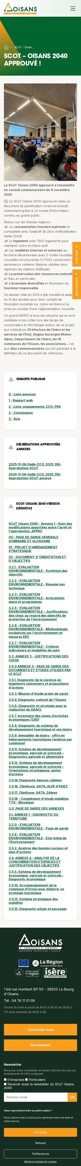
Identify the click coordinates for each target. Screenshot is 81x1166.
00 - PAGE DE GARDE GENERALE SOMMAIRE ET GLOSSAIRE (33, 539)
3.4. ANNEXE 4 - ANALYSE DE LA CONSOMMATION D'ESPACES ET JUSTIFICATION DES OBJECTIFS (35, 861)
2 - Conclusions (21, 413)
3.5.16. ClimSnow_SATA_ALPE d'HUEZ (38, 786)
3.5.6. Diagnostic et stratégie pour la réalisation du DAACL (37, 707)
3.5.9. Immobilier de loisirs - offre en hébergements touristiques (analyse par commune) (40, 739)
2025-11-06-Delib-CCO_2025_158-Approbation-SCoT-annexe (35, 476)
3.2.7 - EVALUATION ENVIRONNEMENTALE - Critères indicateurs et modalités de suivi (34, 646)
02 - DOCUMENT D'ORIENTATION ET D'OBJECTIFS (37, 559)
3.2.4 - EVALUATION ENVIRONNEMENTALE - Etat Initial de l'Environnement (37, 838)
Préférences (40, 1154)
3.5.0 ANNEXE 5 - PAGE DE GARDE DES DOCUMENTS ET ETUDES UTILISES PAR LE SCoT (40, 670)
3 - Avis (14, 419)
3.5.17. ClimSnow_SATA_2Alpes (33, 793)
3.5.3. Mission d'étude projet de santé (38, 694)
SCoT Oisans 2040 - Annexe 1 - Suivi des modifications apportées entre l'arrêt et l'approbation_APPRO (40, 527)
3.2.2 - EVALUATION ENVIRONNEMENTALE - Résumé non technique (37, 584)
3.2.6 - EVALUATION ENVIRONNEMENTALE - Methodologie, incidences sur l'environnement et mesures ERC (38, 631)
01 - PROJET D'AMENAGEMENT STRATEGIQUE (33, 549)
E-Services (76, 256)
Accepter (40, 1132)
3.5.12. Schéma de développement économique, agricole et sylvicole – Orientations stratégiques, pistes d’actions (36, 768)
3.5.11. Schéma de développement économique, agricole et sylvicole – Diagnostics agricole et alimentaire (36, 753)
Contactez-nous (40, 1030)
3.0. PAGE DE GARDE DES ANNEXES (36, 808)
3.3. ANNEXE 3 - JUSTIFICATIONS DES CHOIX (38, 658)
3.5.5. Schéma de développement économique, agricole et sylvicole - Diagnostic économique (36, 875)
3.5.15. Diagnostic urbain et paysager (38, 909)
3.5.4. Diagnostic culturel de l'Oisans (37, 700)
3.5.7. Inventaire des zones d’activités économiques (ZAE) (38, 718)
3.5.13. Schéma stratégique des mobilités (33, 901)
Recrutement (40, 1045)
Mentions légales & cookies (40, 1161)
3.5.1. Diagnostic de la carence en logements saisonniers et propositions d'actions (39, 683)
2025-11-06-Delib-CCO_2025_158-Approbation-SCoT (35, 466)
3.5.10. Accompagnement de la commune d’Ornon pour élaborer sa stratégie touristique (36, 889)
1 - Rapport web (21, 400)
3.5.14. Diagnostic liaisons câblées (35, 780)
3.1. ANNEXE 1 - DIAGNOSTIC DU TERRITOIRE (33, 816)
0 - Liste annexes (22, 394)
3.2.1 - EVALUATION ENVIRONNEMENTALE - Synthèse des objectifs (38, 570)
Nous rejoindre (76, 286)
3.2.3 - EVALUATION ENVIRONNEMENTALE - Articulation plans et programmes (36, 598)
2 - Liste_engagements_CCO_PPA (35, 407)
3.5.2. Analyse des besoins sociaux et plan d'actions (38, 850)
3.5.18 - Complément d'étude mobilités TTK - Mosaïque (39, 800)
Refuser (40, 1143)
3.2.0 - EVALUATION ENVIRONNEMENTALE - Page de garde (38, 826)
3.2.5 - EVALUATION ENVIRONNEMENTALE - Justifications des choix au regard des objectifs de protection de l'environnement (38, 613)
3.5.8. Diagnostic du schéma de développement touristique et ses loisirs (40, 727)
